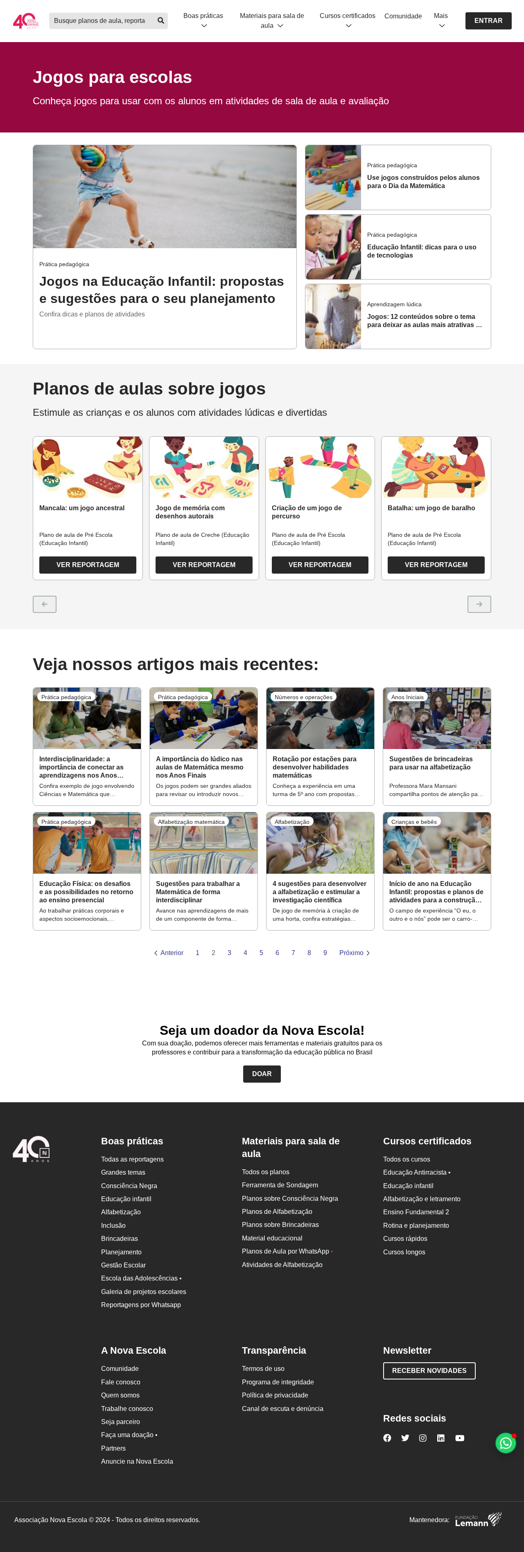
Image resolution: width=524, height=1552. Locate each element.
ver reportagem (87, 564)
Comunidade (403, 16)
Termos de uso (263, 1368)
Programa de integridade (278, 1382)
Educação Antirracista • (417, 1172)
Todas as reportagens (132, 1159)
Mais (441, 15)
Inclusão (113, 1225)
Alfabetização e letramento (422, 1198)
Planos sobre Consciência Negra (290, 1198)
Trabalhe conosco (127, 1408)
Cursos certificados (347, 15)
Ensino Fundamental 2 (416, 1212)
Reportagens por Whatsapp (141, 1304)
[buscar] (161, 21)
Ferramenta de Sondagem (280, 1185)
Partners (113, 1448)
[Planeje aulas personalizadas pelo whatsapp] (506, 1443)
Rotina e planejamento (416, 1225)
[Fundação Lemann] (478, 1520)
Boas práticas (203, 15)
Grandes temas (123, 1172)
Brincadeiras (119, 1238)
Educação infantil (126, 1198)
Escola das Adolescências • (141, 1278)
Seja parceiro (120, 1421)
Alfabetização (121, 1212)
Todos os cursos (406, 1159)
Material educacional (272, 1238)
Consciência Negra (129, 1185)
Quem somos (120, 1395)
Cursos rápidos (405, 1238)
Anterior (171, 952)
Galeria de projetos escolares (143, 1291)
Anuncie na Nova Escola (137, 1461)
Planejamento (121, 1252)
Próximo (351, 952)
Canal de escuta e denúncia (282, 1408)
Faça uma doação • (129, 1434)
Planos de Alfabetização (277, 1211)
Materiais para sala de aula (272, 20)
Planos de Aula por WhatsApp (287, 1251)
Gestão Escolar (123, 1265)
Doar (262, 1073)
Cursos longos (404, 1252)
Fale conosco (120, 1382)
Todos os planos (265, 1171)
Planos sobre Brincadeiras (280, 1224)
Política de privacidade (275, 1395)
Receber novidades (429, 1370)
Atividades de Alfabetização (282, 1264)
